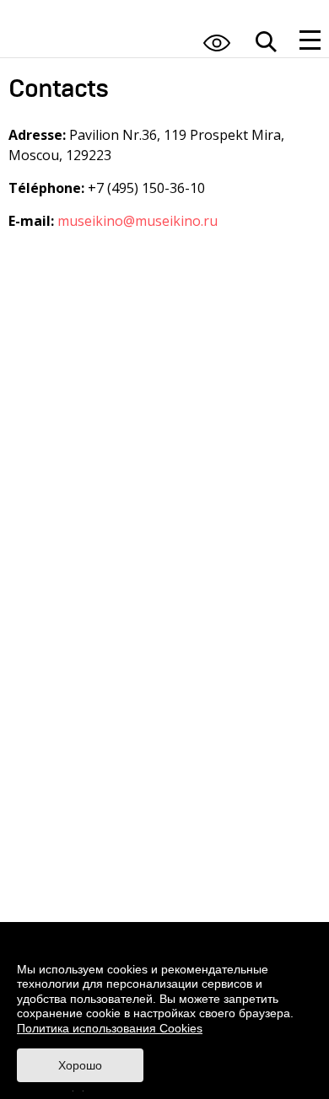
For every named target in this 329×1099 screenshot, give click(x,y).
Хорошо (80, 1065)
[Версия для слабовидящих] (216, 42)
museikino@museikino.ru (137, 221)
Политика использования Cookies (109, 1028)
